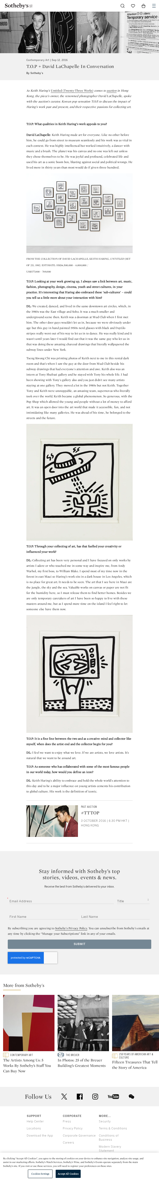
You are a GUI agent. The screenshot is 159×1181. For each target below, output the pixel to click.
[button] (81, 986)
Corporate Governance (79, 1135)
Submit (80, 944)
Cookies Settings (40, 1173)
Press (67, 1121)
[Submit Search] (122, 6)
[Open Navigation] (154, 6)
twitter (64, 1097)
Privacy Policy (73, 1128)
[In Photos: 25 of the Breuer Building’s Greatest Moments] (83, 1024)
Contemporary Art (37, 60)
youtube (113, 1096)
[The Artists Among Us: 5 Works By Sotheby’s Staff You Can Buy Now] (28, 1024)
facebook (80, 1096)
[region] (79, 1167)
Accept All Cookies (68, 1173)
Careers (68, 1142)
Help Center (35, 1121)
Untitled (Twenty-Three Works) (72, 91)
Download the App (40, 1135)
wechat (131, 1096)
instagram (95, 1096)
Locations (34, 1128)
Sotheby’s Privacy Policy (71, 928)
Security (105, 1121)
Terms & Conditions (113, 1128)
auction (111, 91)
